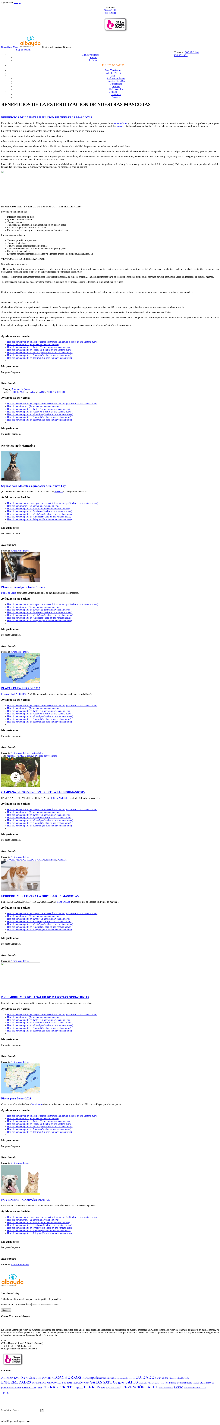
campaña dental (106, 1378)
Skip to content (23, 49)
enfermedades (120, 123)
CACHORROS (14, 859)
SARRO (178, 1387)
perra (39, 1387)
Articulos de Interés (21, 389)
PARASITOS (29, 1387)
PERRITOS (67, 1387)
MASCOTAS (63, 902)
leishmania (51, 859)
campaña (92, 1377)
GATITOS (110, 1382)
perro (80, 1387)
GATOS (41, 392)
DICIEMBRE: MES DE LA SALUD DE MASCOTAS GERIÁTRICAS (45, 997)
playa (29, 755)
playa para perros (41, 755)
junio (162, 1383)
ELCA (187, 1378)
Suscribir (6, 1310)
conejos (132, 1378)
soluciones (188, 1388)
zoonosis (203, 1388)
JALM (6, 1393)
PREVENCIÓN (132, 1387)
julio (157, 1383)
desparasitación (177, 1378)
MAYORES (16, 1387)
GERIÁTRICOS (147, 1382)
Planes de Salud (8, 593)
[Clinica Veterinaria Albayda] (30, 47)
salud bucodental (166, 1388)
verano (54, 755)
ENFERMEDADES (16, 1382)
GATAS (32, 392)
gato (121, 1382)
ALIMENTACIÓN (13, 1377)
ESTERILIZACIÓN (17, 392)
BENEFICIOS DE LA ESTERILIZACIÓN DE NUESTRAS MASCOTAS (46, 117)
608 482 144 (110, 10)
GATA (86, 1383)
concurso (118, 1378)
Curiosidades (37, 753)
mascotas (120, 126)
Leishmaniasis (184, 1382)
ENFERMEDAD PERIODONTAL (46, 1383)
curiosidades (164, 1377)
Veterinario (36, 1104)
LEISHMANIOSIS (59, 798)
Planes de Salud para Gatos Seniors (23, 587)
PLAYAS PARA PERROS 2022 (20, 688)
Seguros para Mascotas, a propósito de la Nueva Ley (33, 485)
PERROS (61, 392)
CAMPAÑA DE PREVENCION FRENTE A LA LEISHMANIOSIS (43, 792)
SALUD (151, 1387)
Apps (54, 1378)
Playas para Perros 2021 (16, 1098)
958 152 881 (110, 13)
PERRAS (51, 392)
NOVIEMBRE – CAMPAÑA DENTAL (25, 1199)
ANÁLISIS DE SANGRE (38, 1377)
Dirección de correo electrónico (16, 1304)
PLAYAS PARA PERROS (14, 694)
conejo (125, 1378)
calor (84, 1378)
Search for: (6, 1410)
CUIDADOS (29, 859)
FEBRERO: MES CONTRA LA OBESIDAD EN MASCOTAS (40, 896)
